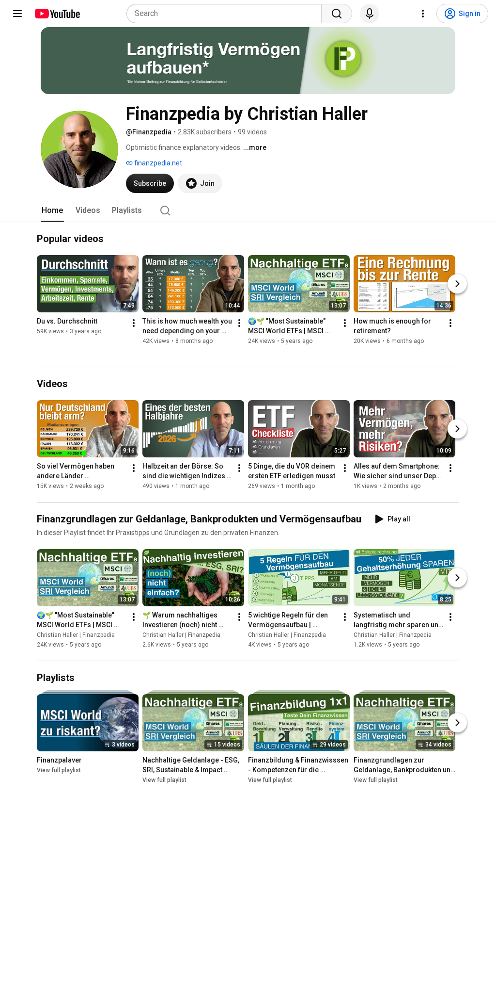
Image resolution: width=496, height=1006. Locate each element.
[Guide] (17, 13)
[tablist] (248, 210)
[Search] (336, 13)
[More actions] (133, 323)
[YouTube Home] (57, 13)
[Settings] (423, 13)
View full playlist (59, 770)
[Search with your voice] (369, 13)
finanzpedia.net (157, 163)
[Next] (457, 283)
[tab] (52, 210)
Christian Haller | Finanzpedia (76, 635)
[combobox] (227, 13)
